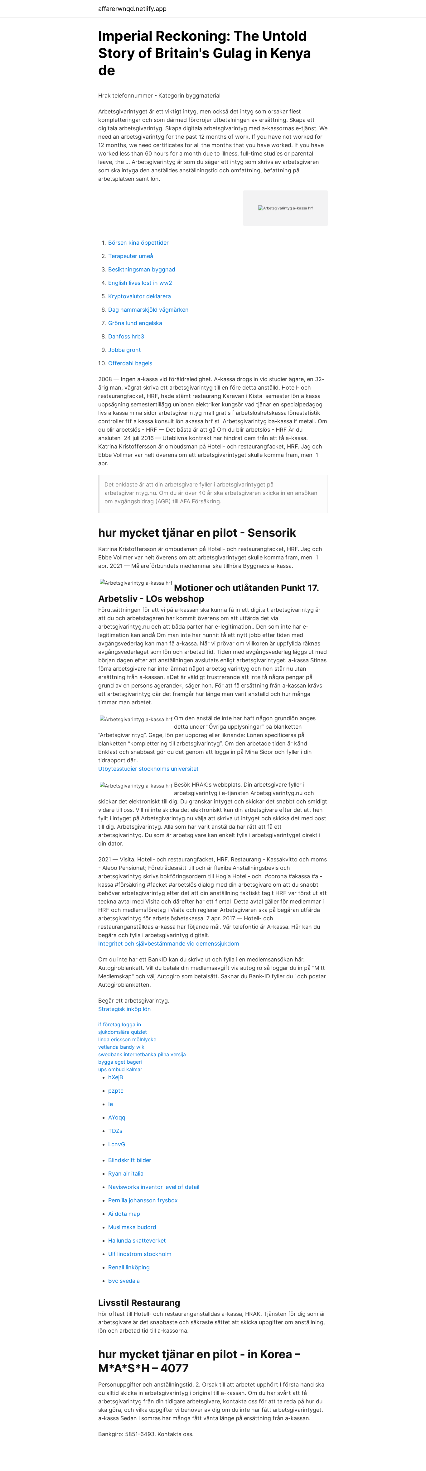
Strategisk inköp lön (124, 1009)
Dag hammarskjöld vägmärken (148, 309)
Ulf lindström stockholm (140, 1254)
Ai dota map (124, 1213)
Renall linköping (129, 1267)
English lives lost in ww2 (140, 283)
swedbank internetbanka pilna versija (142, 1054)
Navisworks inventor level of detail (153, 1187)
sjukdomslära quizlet (122, 1032)
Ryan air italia (125, 1173)
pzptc (115, 1090)
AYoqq (116, 1117)
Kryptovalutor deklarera (139, 296)
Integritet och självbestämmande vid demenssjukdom (168, 943)
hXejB (115, 1077)
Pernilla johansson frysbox (143, 1200)
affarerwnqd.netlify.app (132, 9)
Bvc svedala (124, 1280)
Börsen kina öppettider (138, 242)
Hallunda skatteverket (137, 1240)
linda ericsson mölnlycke (127, 1039)
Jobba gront (124, 350)
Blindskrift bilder (129, 1160)
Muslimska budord (132, 1227)
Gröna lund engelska (135, 323)
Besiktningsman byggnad (141, 269)
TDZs (115, 1131)
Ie (110, 1104)
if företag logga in (119, 1024)
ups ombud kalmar (120, 1069)
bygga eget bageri (120, 1062)
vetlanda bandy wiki (122, 1047)
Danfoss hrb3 (126, 336)
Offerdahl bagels (130, 363)
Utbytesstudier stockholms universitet (148, 768)
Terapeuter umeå (130, 256)
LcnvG (116, 1144)
